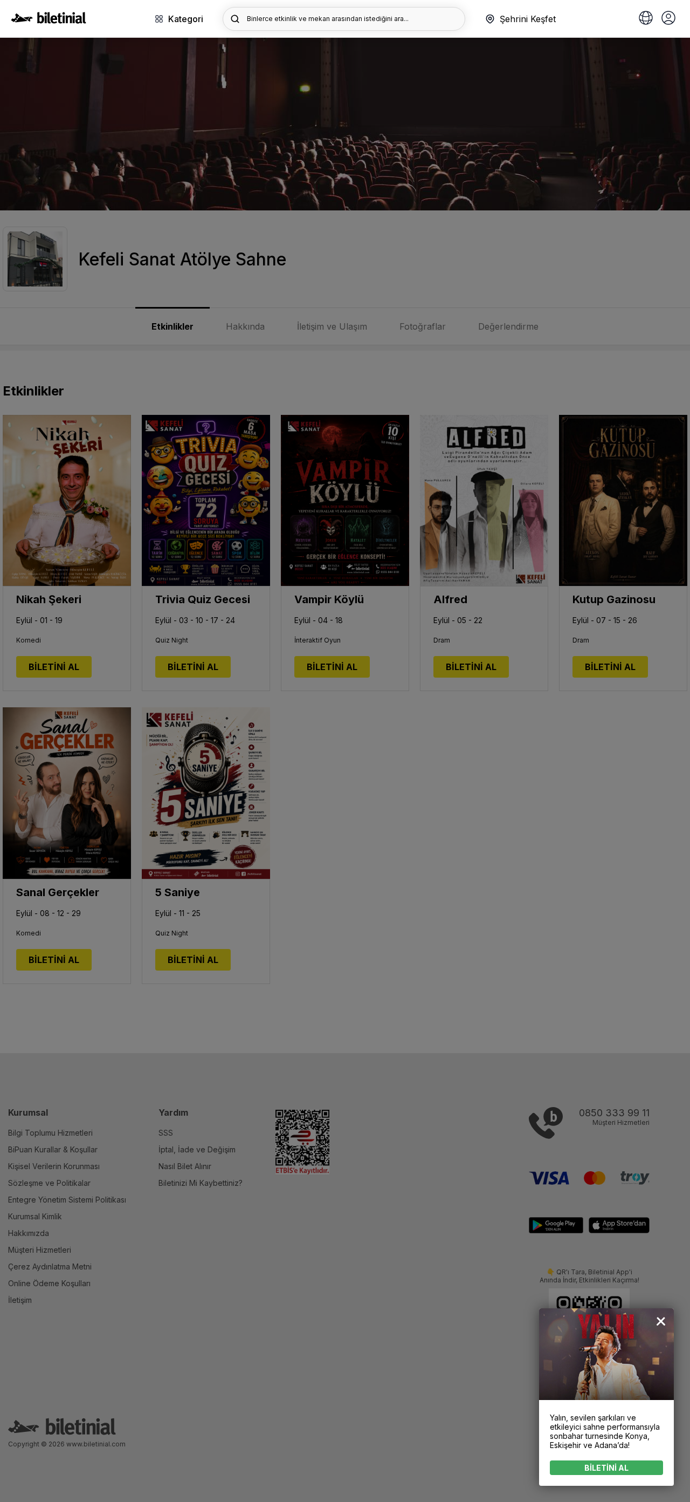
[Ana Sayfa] (48, 20)
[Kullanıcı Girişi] (668, 19)
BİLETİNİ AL (606, 1467)
